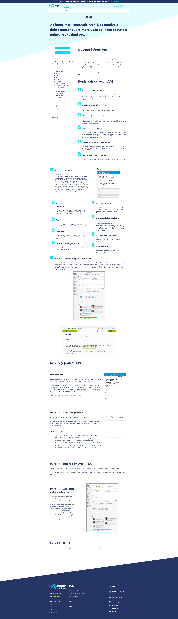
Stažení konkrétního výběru (107, 235)
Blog (50, 609)
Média (51, 599)
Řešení (74, 6)
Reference (97, 6)
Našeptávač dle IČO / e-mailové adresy (70, 171)
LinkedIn (114, 611)
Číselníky (59, 220)
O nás (104, 6)
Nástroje (66, 6)
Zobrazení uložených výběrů (107, 218)
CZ (127, 6)
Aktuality (51, 591)
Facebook (115, 608)
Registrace (60, 231)
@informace (115, 605)
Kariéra (51, 596)
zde (116, 72)
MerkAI (111, 11)
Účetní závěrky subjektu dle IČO (95, 116)
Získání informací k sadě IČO (94, 105)
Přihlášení (118, 6)
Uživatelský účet (102, 246)
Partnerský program (55, 593)
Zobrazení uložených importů (68, 244)
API (116, 11)
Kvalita (81, 11)
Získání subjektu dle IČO (92, 91)
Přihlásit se (117, 1)
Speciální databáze (95, 11)
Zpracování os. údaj (54, 601)
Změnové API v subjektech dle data (96, 143)
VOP (50, 604)
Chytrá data (74, 11)
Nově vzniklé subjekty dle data (94, 155)
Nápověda (52, 607)
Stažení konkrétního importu (108, 204)
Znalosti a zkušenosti (85, 6)
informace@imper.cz (118, 602)
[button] (62, 48)
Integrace (105, 11)
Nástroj (86, 11)
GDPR (71, 607)
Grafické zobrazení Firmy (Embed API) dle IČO (73, 259)
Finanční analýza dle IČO (92, 128)
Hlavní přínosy (65, 11)
